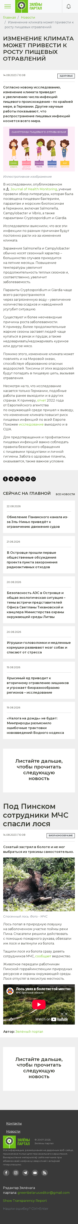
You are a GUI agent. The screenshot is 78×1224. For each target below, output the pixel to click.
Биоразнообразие (61, 835)
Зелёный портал (29, 1032)
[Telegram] (11, 479)
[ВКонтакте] (27, 479)
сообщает (43, 956)
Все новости (65, 494)
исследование (31, 424)
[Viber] (22, 479)
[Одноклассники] (5, 479)
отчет (41, 400)
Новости (28, 17)
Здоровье (66, 76)
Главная (9, 17)
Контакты (14, 1123)
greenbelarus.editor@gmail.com (44, 1193)
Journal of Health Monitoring (34, 189)
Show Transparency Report (25, 1201)
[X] (16, 479)
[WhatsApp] (33, 479)
